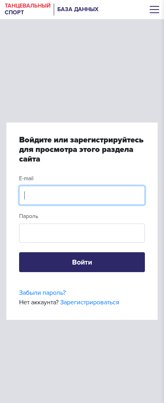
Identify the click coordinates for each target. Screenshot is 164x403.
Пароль (28, 216)
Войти (82, 262)
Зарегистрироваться (89, 302)
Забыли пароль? (42, 293)
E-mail (26, 178)
